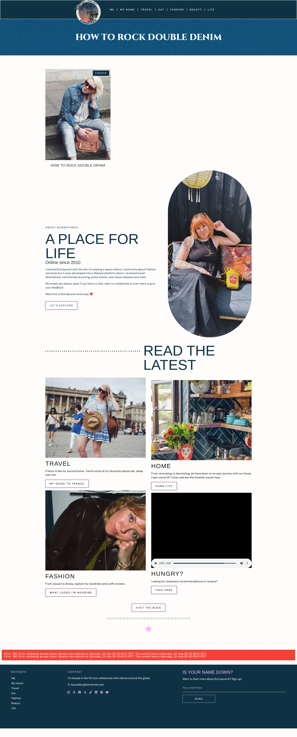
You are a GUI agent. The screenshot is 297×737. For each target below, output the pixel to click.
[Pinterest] (101, 692)
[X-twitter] (85, 692)
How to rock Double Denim (78, 165)
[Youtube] (107, 692)
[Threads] (74, 692)
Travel (147, 9)
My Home (127, 9)
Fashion (177, 9)
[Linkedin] (96, 692)
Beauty (196, 9)
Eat (161, 9)
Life (211, 9)
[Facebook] (79, 692)
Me (112, 9)
